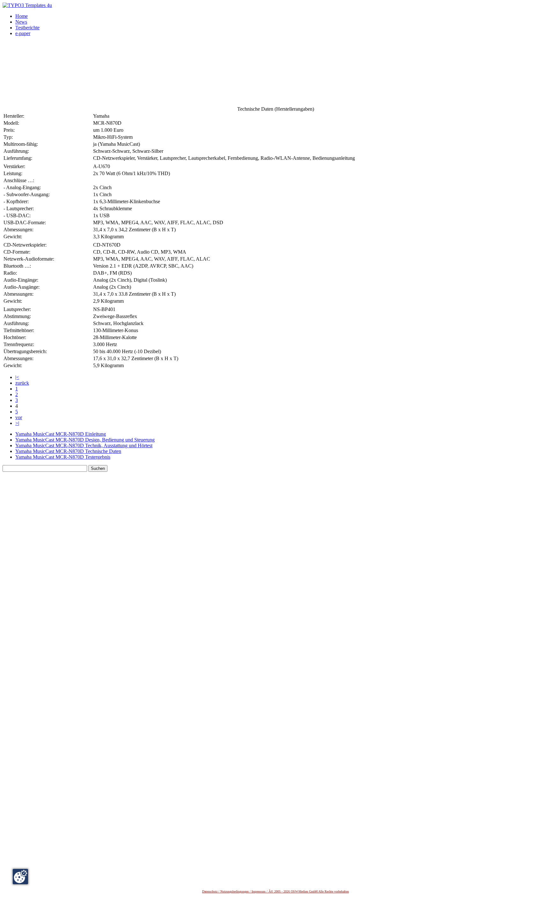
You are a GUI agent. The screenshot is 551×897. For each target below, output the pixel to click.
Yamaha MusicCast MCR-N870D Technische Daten (68, 451)
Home (21, 16)
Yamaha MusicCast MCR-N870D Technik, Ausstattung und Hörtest (83, 445)
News (21, 22)
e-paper (22, 33)
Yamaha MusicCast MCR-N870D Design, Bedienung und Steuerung (85, 439)
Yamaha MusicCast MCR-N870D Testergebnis (62, 457)
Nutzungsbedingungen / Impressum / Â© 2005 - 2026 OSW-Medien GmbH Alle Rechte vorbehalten (284, 891)
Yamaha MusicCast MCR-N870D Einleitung (60, 434)
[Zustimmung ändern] (20, 876)
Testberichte (27, 27)
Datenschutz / (211, 891)
